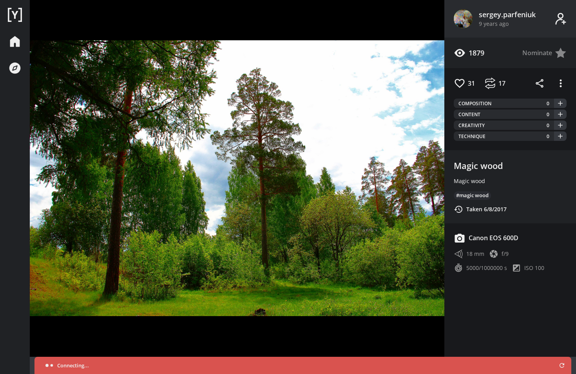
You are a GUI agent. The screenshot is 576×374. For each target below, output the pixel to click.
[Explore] (15, 68)
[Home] (15, 15)
